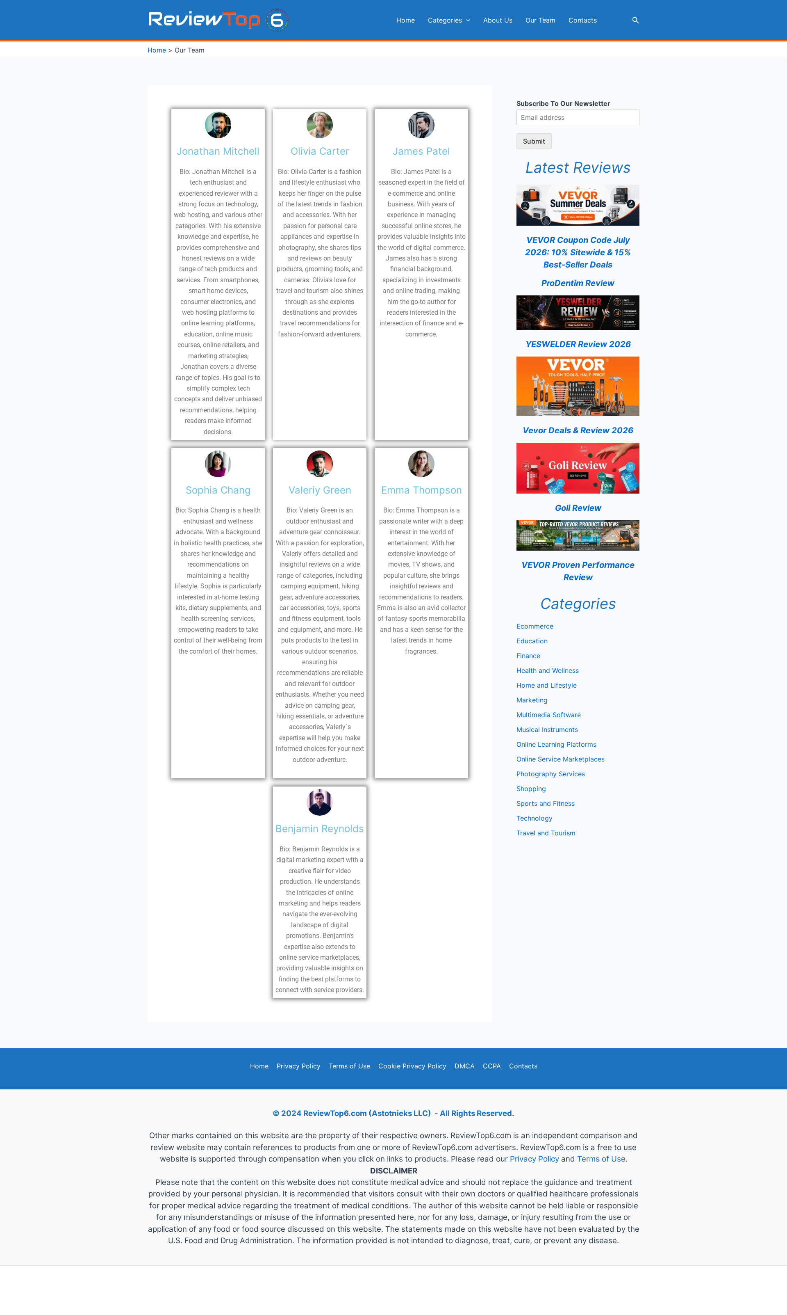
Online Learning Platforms (556, 744)
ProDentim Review (577, 283)
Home (405, 20)
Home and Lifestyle (546, 685)
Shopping (531, 788)
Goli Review (578, 508)
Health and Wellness (547, 670)
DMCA (465, 1066)
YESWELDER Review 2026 (578, 344)
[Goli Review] (577, 468)
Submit (534, 141)
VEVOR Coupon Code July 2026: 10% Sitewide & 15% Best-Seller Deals (578, 252)
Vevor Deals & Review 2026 (578, 430)
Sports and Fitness (545, 803)
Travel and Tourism (545, 833)
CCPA (492, 1066)
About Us (497, 20)
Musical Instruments (547, 729)
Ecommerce (534, 626)
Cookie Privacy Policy (412, 1066)
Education (532, 641)
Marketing (532, 700)
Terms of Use (349, 1066)
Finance (528, 656)
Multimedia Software (548, 715)
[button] (466, 20)
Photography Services (550, 774)
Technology (534, 818)
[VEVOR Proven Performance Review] (577, 535)
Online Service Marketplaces (560, 759)
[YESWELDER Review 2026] (577, 312)
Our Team (540, 20)
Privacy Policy (299, 1066)
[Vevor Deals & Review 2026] (577, 386)
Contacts (583, 20)
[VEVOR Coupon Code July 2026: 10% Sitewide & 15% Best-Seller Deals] (577, 205)
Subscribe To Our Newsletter (563, 103)
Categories (445, 20)
